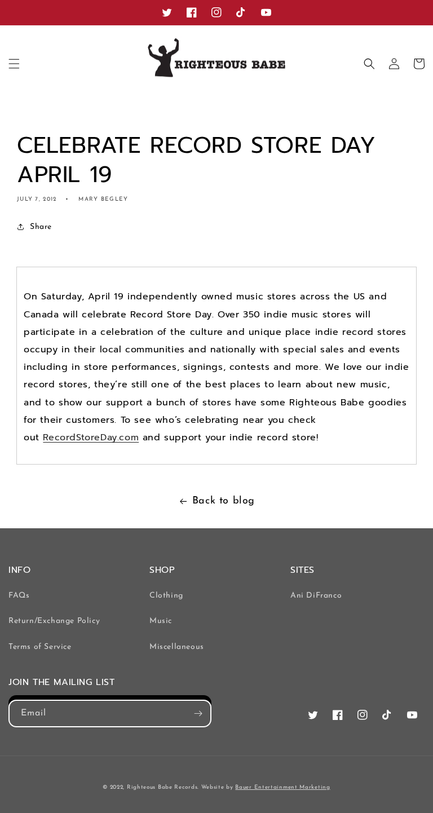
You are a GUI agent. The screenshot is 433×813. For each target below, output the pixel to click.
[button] (14, 63)
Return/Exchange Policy (54, 621)
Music (160, 621)
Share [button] (41, 227)
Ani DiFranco (316, 595)
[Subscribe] (197, 713)
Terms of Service (40, 647)
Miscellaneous (176, 647)
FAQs (18, 595)
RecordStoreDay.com (91, 437)
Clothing (166, 595)
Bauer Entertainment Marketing (282, 787)
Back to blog (223, 501)
